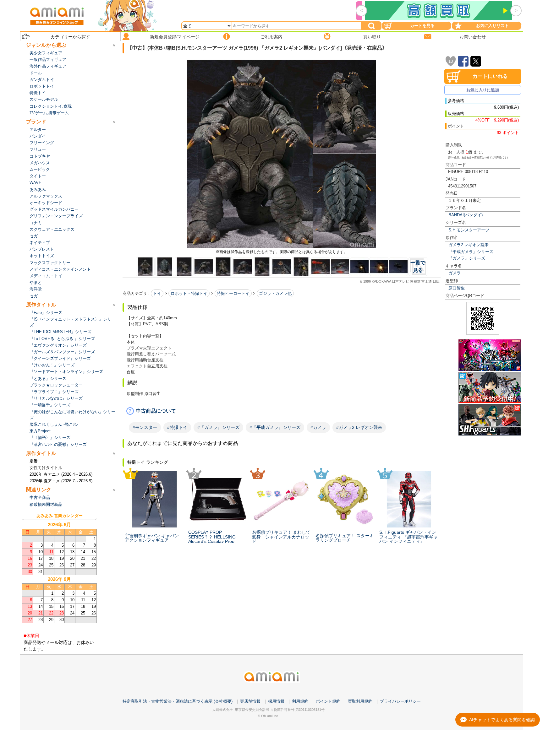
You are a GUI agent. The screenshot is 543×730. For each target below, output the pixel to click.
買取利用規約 (360, 701)
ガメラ (454, 273)
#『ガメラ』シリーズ (218, 427)
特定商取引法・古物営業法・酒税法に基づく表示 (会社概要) (178, 701)
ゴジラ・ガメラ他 (275, 293)
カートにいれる (490, 76)
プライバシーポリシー (400, 701)
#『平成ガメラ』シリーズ (275, 427)
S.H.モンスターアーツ (468, 230)
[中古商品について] (281, 411)
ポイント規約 (328, 701)
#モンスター (145, 427)
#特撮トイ (177, 427)
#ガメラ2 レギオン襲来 (359, 427)
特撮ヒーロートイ (233, 293)
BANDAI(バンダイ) (465, 215)
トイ (157, 293)
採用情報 (276, 701)
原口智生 (456, 288)
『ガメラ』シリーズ (466, 258)
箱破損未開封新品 (46, 504)
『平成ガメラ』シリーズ (470, 251)
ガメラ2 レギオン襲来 (468, 244)
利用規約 (300, 701)
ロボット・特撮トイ (189, 293)
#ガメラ (318, 427)
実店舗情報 (250, 701)
